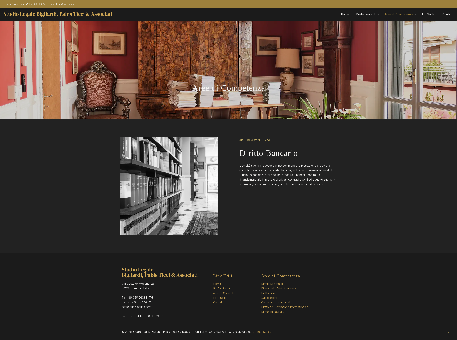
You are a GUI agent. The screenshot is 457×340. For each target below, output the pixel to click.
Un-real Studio (261, 331)
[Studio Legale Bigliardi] (58, 14)
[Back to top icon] (440, 332)
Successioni (269, 297)
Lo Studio (219, 297)
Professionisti (221, 288)
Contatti (218, 302)
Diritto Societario (272, 284)
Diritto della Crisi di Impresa (278, 288)
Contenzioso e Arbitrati (276, 302)
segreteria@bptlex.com (63, 3)
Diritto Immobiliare (272, 311)
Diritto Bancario (271, 293)
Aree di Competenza (226, 293)
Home (217, 284)
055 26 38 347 (36, 3)
